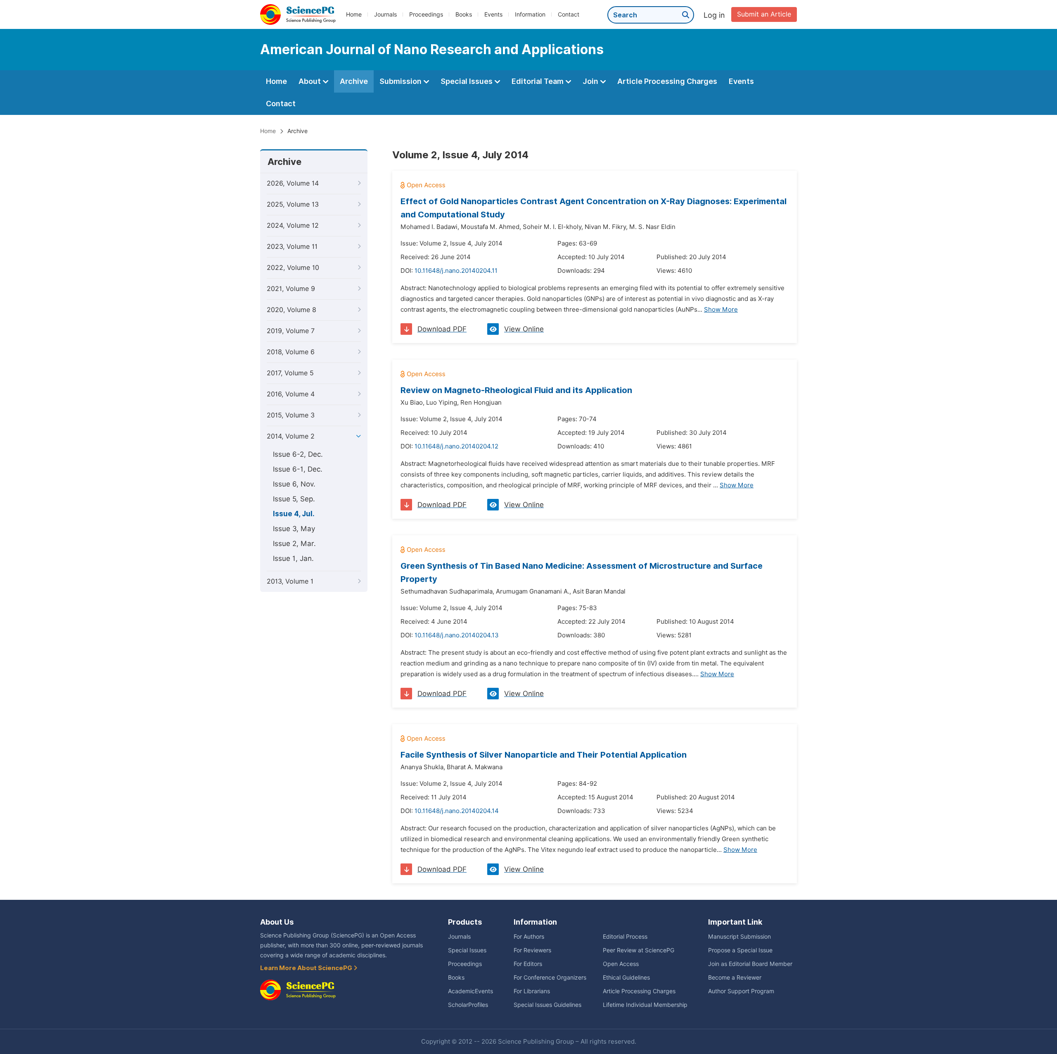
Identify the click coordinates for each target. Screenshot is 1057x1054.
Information (530, 14)
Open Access (621, 964)
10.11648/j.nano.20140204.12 (456, 446)
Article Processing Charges (667, 81)
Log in (714, 15)
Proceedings (426, 14)
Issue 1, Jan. (293, 558)
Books (463, 14)
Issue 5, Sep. (294, 499)
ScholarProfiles (468, 1005)
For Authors (529, 936)
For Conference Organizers (550, 977)
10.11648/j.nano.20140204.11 (456, 270)
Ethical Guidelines (626, 977)
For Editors (528, 964)
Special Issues (467, 81)
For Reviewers (532, 950)
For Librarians (532, 991)
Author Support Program (741, 991)
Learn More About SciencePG (306, 968)
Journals (385, 14)
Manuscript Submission (739, 936)
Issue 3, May (294, 529)
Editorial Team (538, 81)
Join (591, 81)
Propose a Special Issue (740, 950)
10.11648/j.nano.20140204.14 (457, 811)
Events (493, 14)
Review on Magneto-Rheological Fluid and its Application (516, 390)
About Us (277, 922)
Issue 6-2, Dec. (298, 454)
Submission (401, 81)
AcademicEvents (470, 991)
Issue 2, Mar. (294, 543)
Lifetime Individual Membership (645, 1005)
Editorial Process (625, 936)
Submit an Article (764, 14)
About (310, 81)
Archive (354, 81)
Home (354, 14)
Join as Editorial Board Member (750, 964)
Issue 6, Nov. (294, 484)
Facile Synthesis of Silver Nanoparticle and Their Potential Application (544, 755)
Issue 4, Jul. (294, 514)
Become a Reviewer (734, 977)
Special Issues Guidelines (547, 1005)
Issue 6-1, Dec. (297, 469)
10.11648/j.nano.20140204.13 (457, 635)
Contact (568, 14)
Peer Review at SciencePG (638, 950)
